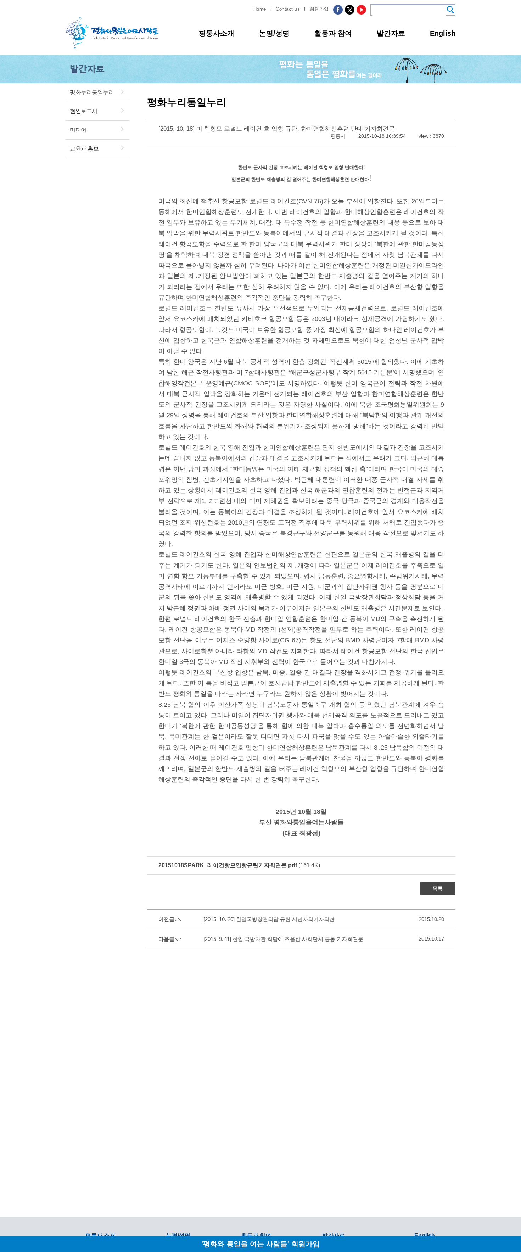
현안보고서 (83, 111)
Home (259, 9)
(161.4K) (239, 865)
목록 (438, 888)
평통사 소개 (100, 1235)
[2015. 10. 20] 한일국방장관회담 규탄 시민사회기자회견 (269, 919)
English (442, 33)
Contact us (288, 9)
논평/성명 (274, 33)
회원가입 (319, 9)
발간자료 (391, 33)
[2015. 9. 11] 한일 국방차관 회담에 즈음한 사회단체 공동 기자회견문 (283, 939)
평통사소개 (216, 33)
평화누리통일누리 (92, 92)
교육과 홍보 (84, 149)
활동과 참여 (333, 33)
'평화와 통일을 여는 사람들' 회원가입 (260, 1243)
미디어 (78, 130)
